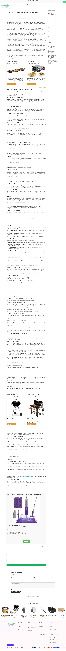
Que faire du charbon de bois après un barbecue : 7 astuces (52, 46)
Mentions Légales (30, 630)
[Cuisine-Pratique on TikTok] (5, 2)
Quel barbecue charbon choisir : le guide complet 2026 (52, 41)
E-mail (28, 552)
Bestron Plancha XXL (12, 61)
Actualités (51, 626)
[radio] (11, 576)
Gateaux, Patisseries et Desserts (54, 629)
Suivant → (44, 10)
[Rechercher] (64, 6)
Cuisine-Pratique (11, 647)
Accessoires (40, 631)
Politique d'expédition (20, 624)
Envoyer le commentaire (16, 591)
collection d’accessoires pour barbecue (25, 476)
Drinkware (40, 632)
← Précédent (40, 10)
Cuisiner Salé (40, 624)
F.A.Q (18, 629)
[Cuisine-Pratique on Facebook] (2, 2)
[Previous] (2, 612)
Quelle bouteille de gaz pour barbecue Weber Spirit (52, 22)
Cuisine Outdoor (52, 639)
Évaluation (12, 574)
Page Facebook (30, 632)
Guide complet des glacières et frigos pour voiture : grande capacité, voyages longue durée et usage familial (52, 15)
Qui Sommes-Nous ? (20, 626)
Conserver (40, 629)
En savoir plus (26, 541)
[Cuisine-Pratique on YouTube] (6, 2)
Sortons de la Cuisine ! (42, 634)
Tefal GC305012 (30, 61)
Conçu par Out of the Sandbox (21, 647)
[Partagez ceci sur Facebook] (40, 547)
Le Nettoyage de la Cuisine (53, 642)
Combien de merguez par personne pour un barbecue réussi (52, 56)
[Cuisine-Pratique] (5, 6)
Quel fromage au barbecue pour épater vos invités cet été (52, 31)
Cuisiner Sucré (41, 626)
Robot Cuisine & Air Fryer (53, 631)
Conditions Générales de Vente (32, 627)
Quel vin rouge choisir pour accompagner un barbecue (52, 26)
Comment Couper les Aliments (54, 634)
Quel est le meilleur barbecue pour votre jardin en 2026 (52, 36)
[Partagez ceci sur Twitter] (38, 547)
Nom (7, 552)
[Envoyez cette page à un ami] (45, 547)
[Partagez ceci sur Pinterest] (42, 547)
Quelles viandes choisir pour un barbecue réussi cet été (52, 61)
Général (51, 624)
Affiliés (18, 631)
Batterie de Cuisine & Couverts (54, 632)
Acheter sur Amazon (11, 83)
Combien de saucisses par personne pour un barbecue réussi (52, 51)
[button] (18, 5)
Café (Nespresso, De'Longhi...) (54, 637)
